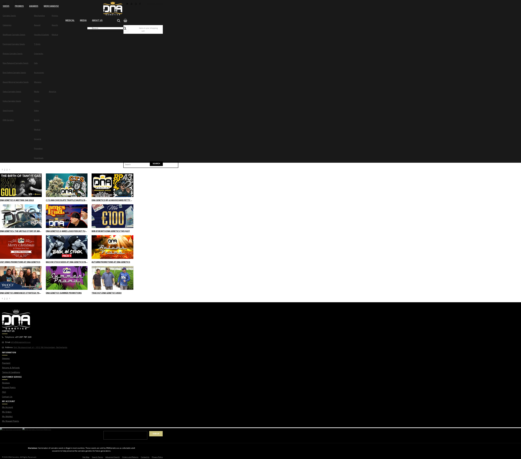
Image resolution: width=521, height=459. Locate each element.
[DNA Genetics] (112, 8)
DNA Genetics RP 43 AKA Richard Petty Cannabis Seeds (112, 200)
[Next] (10, 299)
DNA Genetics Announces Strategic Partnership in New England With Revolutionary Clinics (21, 293)
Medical (69, 20)
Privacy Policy (157, 457)
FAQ (4, 392)
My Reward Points (10, 421)
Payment (6, 363)
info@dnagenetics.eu (21, 342)
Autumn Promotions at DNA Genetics (111, 262)
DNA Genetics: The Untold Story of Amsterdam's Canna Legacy (21, 231)
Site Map (85, 457)
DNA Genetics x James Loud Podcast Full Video (67, 231)
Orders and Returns (130, 457)
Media (83, 20)
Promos (19, 6)
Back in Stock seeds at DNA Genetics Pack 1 (67, 262)
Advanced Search (112, 457)
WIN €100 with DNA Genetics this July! (111, 231)
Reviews (6, 382)
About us (97, 20)
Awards (33, 6)
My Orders (7, 411)
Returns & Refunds (11, 367)
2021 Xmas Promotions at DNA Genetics (20, 262)
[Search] (125, 28)
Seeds (6, 6)
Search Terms (97, 457)
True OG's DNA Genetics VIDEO (107, 293)
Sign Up (156, 433)
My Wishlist (7, 416)
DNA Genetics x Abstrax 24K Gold (17, 200)
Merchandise (51, 6)
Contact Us (7, 396)
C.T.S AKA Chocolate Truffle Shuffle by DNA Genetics (67, 200)
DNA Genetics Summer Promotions (64, 293)
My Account (7, 407)
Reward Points (9, 387)
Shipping (6, 358)
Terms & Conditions (11, 372)
